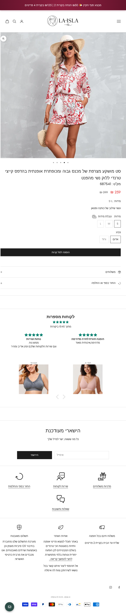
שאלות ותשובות (60, 509)
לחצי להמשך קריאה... (60, 559)
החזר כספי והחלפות (19, 486)
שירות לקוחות (60, 486)
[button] (58, 397)
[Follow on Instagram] (110, 587)
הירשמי (34, 455)
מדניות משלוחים (102, 486)
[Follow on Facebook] (119, 587)
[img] (61, 322)
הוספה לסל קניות (61, 252)
